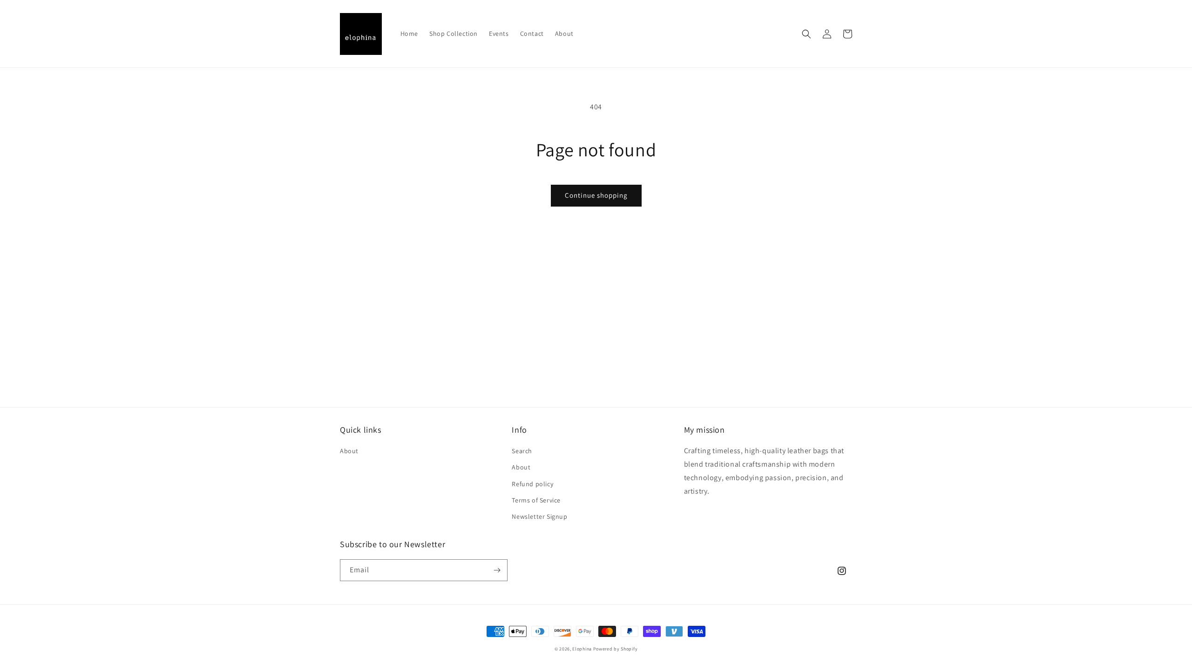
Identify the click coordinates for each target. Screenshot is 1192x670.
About (349, 451)
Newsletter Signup (539, 516)
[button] (806, 34)
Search (522, 451)
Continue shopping (596, 195)
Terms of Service (536, 500)
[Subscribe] (497, 570)
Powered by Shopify (615, 649)
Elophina (582, 649)
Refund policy (532, 484)
